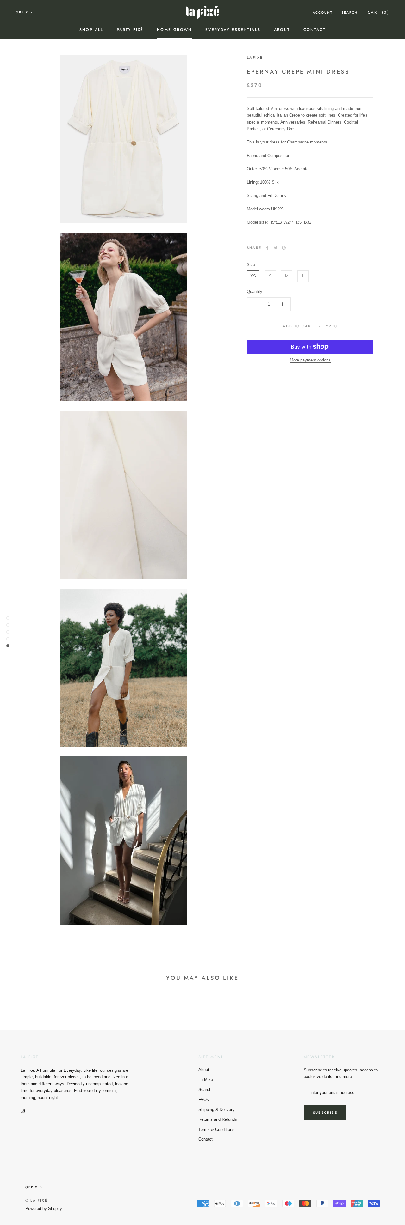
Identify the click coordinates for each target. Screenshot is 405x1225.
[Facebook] (267, 248)
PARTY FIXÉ (130, 30)
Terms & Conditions (216, 1129)
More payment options (310, 360)
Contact (314, 30)
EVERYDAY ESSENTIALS (233, 30)
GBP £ (22, 12)
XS (253, 276)
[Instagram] (23, 1110)
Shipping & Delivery (216, 1109)
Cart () (378, 12)
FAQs (203, 1099)
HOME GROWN (174, 30)
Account (323, 12)
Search (349, 12)
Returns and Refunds (217, 1119)
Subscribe (325, 1112)
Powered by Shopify (43, 1208)
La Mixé (205, 1079)
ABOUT (282, 30)
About (203, 1069)
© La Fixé (36, 1200)
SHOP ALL (91, 30)
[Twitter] (275, 248)
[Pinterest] (284, 248)
